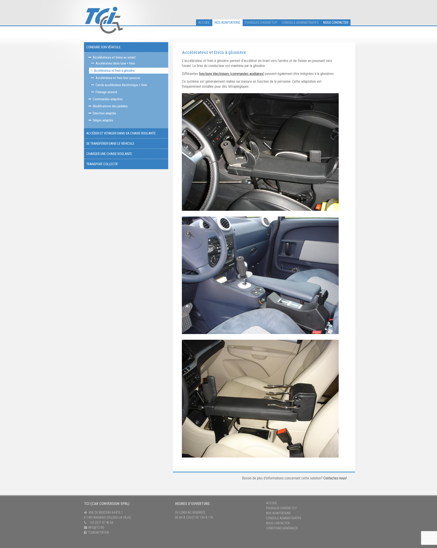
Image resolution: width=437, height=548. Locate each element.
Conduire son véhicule (103, 47)
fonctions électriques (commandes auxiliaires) (231, 74)
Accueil (271, 503)
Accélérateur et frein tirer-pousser (118, 78)
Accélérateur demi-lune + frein (115, 63)
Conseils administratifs (300, 23)
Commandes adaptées (108, 99)
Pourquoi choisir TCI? (261, 23)
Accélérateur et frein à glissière (114, 71)
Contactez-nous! (335, 478)
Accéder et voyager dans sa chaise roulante (121, 133)
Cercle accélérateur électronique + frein (121, 85)
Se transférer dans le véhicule (110, 144)
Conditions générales (282, 528)
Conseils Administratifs (283, 518)
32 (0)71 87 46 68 (102, 522)
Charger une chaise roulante (109, 154)
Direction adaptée (104, 113)
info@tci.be (96, 527)
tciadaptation (98, 532)
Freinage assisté (106, 92)
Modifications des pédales (110, 106)
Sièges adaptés (103, 120)
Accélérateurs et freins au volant (114, 57)
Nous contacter (335, 23)
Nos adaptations (227, 23)
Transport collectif (102, 164)
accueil (204, 23)
